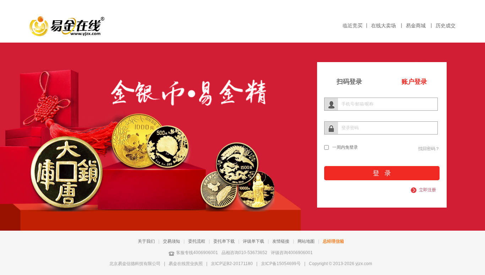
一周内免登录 (345, 147)
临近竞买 (353, 25)
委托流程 (196, 241)
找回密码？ (429, 148)
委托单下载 (224, 241)
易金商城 (416, 25)
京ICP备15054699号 (281, 263)
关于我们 (146, 241)
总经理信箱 (333, 241)
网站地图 (306, 241)
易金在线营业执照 (186, 263)
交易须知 (171, 241)
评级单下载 (253, 241)
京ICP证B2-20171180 (232, 263)
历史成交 (446, 25)
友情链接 (280, 241)
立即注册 (427, 189)
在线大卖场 (384, 25)
